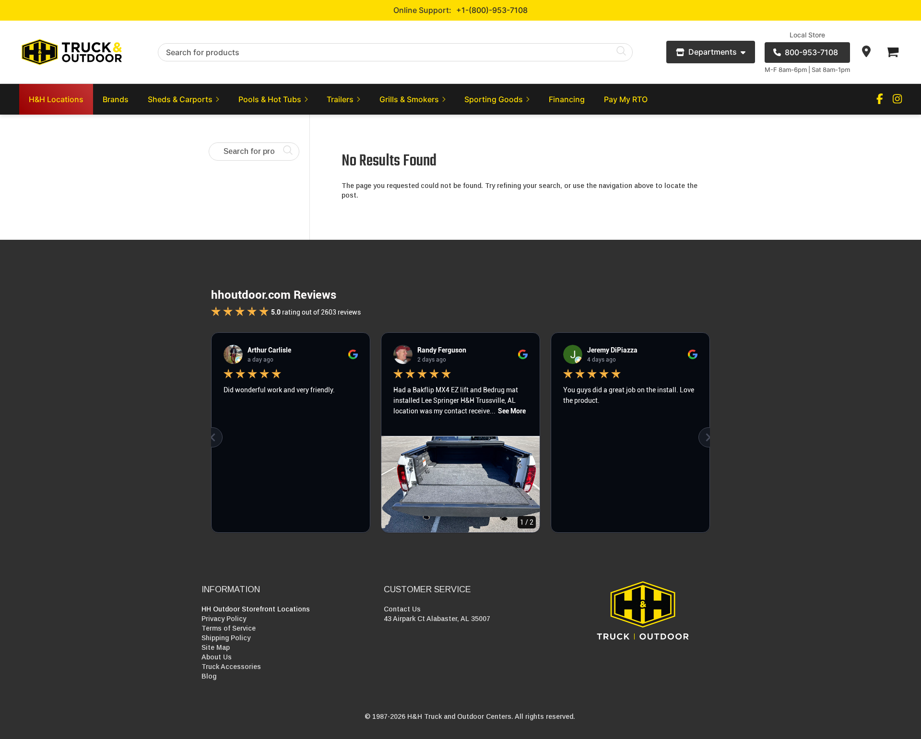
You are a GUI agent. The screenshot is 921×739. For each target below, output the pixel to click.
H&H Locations (56, 99)
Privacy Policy (223, 618)
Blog (208, 676)
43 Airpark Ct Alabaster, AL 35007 (437, 618)
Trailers (340, 99)
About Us (216, 657)
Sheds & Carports (180, 99)
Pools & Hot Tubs (269, 99)
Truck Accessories (231, 666)
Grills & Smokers (409, 99)
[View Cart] (892, 52)
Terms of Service (228, 628)
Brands (116, 99)
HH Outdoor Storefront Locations (255, 609)
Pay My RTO (626, 99)
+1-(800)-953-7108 (492, 10)
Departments (712, 52)
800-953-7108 (811, 52)
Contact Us (402, 609)
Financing (567, 99)
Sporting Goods (493, 99)
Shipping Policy (225, 638)
